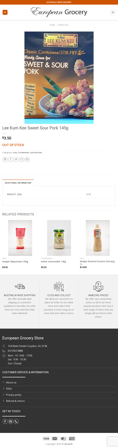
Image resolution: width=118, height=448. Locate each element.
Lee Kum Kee (36, 152)
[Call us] (16, 421)
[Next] (115, 247)
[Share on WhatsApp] (5, 159)
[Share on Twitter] (16, 159)
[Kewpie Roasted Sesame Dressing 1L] (98, 238)
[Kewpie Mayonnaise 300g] (20, 238)
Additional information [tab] (18, 183)
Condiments (23, 152)
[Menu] (5, 12)
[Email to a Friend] (21, 159)
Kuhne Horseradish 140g (53, 261)
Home (52, 25)
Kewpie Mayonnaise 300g (15, 261)
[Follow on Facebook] (5, 421)
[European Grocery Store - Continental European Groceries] (59, 12)
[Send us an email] (10, 421)
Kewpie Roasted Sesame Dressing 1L (97, 263)
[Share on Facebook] (10, 159)
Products (63, 25)
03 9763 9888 (15, 350)
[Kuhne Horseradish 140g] (59, 238)
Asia (15, 152)
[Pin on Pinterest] (27, 159)
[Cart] (113, 12)
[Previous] (2, 247)
